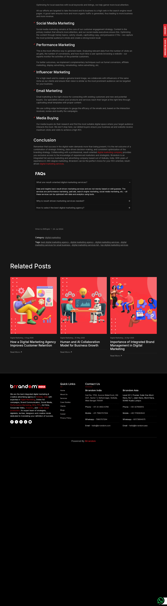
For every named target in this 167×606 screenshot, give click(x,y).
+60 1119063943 (137, 413)
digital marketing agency (81, 242)
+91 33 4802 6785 (101, 407)
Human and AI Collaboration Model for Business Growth (80, 343)
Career (63, 414)
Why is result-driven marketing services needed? (60, 201)
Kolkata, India (42, 397)
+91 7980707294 (100, 413)
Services (63, 398)
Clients (63, 406)
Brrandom (90, 441)
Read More (15, 352)
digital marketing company (109, 152)
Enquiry (165, 30)
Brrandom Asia (165, 47)
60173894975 (139, 419)
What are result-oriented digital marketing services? (61, 182)
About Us (63, 394)
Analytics (29, 408)
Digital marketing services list (85, 245)
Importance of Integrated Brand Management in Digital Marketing (132, 345)
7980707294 (101, 419)
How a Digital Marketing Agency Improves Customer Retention (33, 343)
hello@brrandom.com (101, 425)
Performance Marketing (20, 405)
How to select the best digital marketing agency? (60, 208)
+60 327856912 (137, 407)
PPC (39, 405)
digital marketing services (52, 164)
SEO (34, 405)
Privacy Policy (65, 418)
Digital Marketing (53, 237)
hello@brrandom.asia (138, 425)
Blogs (62, 410)
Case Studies (65, 402)
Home (62, 390)
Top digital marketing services (114, 245)
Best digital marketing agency (55, 242)
